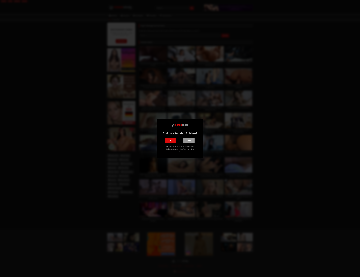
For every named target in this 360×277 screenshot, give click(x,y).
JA (170, 140)
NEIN (189, 140)
